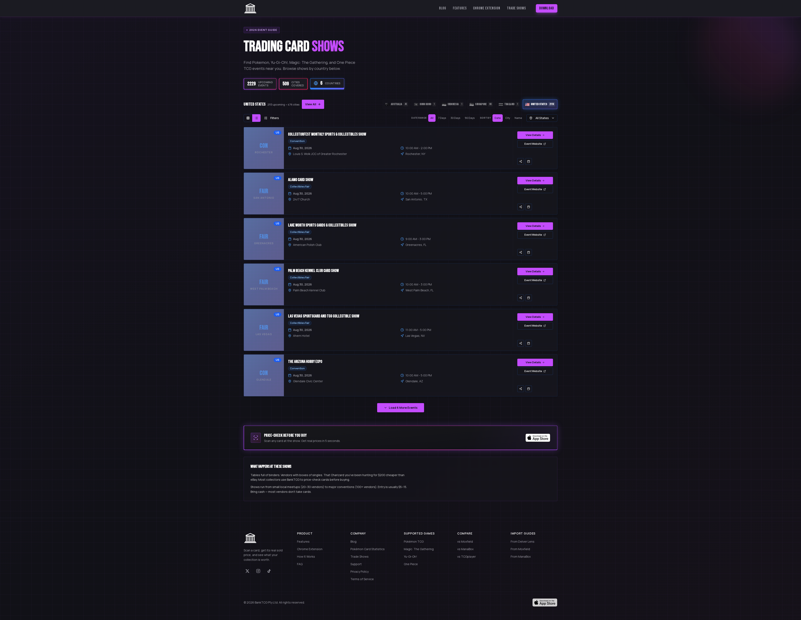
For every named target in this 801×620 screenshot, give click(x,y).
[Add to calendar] (528, 161)
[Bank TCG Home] (250, 8)
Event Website (533, 144)
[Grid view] (248, 118)
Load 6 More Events (403, 408)
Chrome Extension (486, 8)
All (431, 118)
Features (459, 8)
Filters (274, 118)
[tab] (396, 104)
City (507, 118)
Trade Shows (516, 8)
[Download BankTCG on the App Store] (537, 438)
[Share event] (520, 161)
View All (310, 104)
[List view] (256, 118)
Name (518, 118)
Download (546, 8)
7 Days (442, 118)
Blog (442, 8)
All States (542, 118)
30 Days (455, 118)
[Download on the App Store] (544, 602)
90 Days (470, 118)
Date (498, 118)
